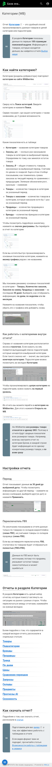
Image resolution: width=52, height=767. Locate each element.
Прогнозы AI (10, 694)
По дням (8, 665)
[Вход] (48, 4)
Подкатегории (11, 646)
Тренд (6, 660)
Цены (6, 670)
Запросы (8, 679)
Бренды (7, 650)
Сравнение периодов (15, 674)
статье (20, 720)
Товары (7, 641)
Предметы (9, 689)
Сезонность (10, 698)
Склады (7, 684)
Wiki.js (46, 765)
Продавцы (9, 655)
